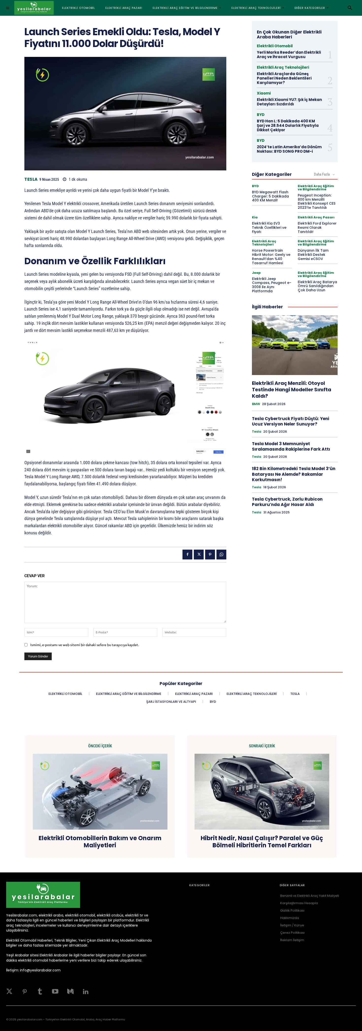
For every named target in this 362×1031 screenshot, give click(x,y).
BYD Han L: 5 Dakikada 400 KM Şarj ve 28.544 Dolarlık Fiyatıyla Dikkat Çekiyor (288, 125)
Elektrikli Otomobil (275, 46)
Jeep (256, 272)
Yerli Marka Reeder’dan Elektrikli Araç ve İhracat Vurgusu (289, 54)
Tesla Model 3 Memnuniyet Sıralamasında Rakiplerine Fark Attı (291, 446)
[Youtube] (55, 991)
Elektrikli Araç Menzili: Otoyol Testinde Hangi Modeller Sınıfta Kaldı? (291, 389)
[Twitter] (9, 991)
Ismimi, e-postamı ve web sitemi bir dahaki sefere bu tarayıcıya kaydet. (84, 644)
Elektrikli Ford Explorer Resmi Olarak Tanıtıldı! (317, 227)
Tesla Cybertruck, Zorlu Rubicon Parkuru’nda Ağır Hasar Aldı (287, 501)
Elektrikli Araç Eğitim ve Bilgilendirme (316, 187)
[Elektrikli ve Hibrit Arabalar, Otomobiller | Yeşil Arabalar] (34, 8)
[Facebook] (187, 554)
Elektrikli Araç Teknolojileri (283, 67)
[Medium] (70, 991)
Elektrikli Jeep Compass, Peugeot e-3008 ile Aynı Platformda (271, 285)
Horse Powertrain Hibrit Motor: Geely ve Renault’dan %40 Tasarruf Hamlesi (271, 256)
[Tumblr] (40, 991)
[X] (199, 554)
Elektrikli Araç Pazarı (316, 217)
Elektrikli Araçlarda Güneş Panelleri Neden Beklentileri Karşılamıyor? (284, 78)
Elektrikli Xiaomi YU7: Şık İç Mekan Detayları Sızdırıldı (289, 102)
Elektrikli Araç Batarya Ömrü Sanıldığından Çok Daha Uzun (317, 286)
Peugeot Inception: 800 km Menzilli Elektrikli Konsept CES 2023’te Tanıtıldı (316, 201)
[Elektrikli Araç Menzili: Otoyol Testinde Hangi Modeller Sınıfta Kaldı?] (295, 345)
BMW (256, 404)
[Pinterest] (210, 554)
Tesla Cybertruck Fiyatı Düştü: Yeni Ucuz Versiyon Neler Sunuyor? (290, 421)
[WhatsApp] (221, 554)
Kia (255, 217)
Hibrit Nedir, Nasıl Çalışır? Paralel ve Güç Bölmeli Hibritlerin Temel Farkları (262, 842)
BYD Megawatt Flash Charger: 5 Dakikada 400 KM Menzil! (270, 196)
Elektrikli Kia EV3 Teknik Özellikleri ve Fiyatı (269, 227)
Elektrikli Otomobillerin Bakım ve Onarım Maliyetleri (100, 842)
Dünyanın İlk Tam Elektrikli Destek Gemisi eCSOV (313, 254)
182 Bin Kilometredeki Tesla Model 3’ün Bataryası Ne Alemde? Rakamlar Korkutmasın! (293, 474)
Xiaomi (264, 93)
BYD (260, 114)
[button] (350, 8)
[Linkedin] (85, 991)
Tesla (31, 179)
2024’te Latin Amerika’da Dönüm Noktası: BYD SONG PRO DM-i (289, 149)
